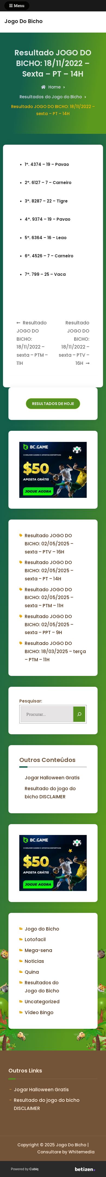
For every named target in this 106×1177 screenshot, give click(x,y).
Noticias (34, 961)
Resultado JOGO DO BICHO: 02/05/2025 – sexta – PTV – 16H (49, 543)
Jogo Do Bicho (23, 21)
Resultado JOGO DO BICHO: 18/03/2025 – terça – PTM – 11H (55, 651)
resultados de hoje (53, 403)
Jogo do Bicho (42, 929)
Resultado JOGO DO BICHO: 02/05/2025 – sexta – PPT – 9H (49, 624)
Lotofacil (35, 939)
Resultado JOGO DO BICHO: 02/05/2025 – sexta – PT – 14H (49, 570)
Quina (32, 972)
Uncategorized (42, 1001)
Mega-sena (38, 950)
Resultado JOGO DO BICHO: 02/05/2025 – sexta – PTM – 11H (49, 597)
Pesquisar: (30, 701)
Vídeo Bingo (39, 1012)
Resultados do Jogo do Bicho (51, 97)
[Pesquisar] (79, 714)
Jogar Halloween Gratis (52, 777)
